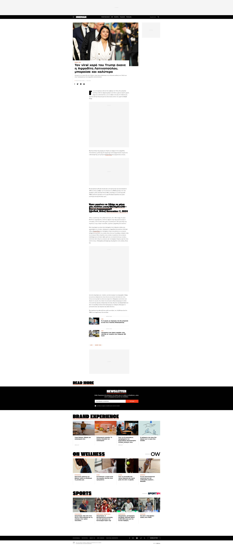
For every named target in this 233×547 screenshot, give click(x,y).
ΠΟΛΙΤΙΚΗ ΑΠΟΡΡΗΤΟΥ (112, 538)
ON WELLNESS (89, 454)
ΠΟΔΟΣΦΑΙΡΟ (78, 514)
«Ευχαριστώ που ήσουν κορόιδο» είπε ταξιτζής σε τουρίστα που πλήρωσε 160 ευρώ (113, 334)
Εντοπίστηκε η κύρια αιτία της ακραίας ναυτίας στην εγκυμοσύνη (105, 478)
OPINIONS (142, 514)
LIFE (102, 319)
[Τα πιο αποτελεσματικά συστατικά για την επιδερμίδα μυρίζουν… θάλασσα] (149, 465)
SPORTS (82, 494)
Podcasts (129, 16)
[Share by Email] (84, 84)
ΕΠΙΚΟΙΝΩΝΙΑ (76, 538)
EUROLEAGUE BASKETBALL (104, 514)
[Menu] (73, 17)
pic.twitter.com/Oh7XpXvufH (107, 206)
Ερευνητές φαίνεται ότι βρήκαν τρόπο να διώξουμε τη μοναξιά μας (83, 478)
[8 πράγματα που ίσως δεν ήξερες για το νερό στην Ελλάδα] (149, 428)
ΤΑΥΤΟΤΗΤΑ (85, 538)
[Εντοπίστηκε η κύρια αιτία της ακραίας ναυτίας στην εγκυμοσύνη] (105, 465)
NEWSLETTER (154, 538)
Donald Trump (108, 154)
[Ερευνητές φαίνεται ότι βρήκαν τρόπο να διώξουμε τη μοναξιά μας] (84, 465)
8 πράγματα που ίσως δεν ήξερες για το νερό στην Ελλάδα (148, 439)
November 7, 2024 (117, 211)
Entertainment (105, 16)
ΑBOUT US (92, 538)
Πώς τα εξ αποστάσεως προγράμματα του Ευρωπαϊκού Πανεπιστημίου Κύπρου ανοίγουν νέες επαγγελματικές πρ (127, 440)
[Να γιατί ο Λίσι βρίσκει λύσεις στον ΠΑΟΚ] (149, 505)
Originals (122, 16)
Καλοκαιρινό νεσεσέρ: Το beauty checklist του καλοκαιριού (104, 439)
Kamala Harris (96, 231)
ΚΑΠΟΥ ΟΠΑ (78, 62)
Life (112, 16)
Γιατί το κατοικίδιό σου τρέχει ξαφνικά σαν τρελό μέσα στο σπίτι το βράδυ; (126, 478)
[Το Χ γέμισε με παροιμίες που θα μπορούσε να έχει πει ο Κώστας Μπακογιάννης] (94, 321)
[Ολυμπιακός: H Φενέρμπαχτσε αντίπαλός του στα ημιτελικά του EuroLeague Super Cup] (105, 505)
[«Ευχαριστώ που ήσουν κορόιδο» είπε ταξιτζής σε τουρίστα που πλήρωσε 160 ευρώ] (94, 333)
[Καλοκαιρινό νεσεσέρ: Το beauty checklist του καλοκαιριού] (105, 428)
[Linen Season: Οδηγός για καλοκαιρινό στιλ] (84, 428)
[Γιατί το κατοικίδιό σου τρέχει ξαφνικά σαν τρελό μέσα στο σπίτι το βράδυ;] (127, 465)
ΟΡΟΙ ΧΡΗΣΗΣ (100, 538)
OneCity (116, 16)
